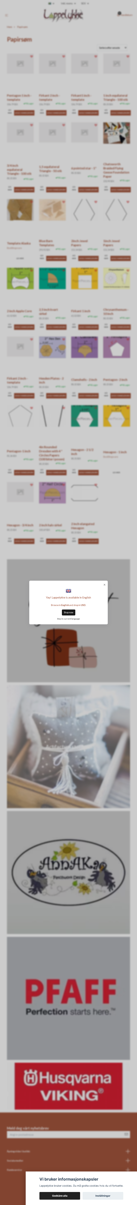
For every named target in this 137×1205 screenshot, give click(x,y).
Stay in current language (68, 619)
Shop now (68, 612)
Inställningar (102, 1195)
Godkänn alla (59, 1195)
